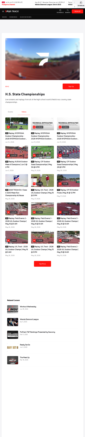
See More (42, 264)
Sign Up (71, 86)
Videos (24, 112)
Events (10, 112)
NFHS (7, 86)
